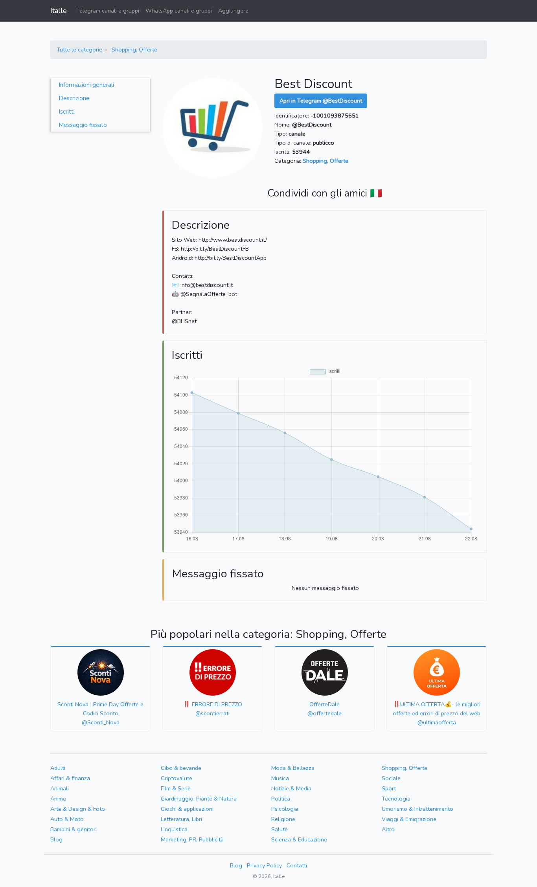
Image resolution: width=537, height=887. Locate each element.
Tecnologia (396, 799)
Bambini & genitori (73, 829)
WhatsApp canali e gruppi (178, 11)
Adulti (57, 768)
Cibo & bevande (181, 768)
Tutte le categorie (79, 49)
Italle (58, 10)
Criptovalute (176, 778)
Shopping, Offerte (134, 49)
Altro (388, 829)
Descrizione (74, 98)
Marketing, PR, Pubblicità (192, 839)
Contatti (297, 865)
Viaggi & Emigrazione (409, 819)
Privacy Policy (264, 865)
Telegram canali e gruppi (107, 11)
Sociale (391, 778)
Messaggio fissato (83, 125)
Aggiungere (233, 11)
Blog (56, 839)
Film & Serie (176, 788)
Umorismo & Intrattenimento (417, 809)
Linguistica (174, 829)
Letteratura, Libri (181, 819)
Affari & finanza (70, 778)
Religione (283, 819)
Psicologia (284, 809)
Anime (58, 799)
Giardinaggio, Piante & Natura (199, 799)
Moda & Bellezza (292, 768)
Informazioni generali (86, 85)
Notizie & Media (291, 788)
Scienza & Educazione (299, 839)
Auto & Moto (67, 819)
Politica (280, 799)
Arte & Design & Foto (77, 809)
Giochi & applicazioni (187, 809)
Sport (389, 788)
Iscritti (67, 112)
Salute (279, 829)
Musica (280, 778)
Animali (59, 788)
